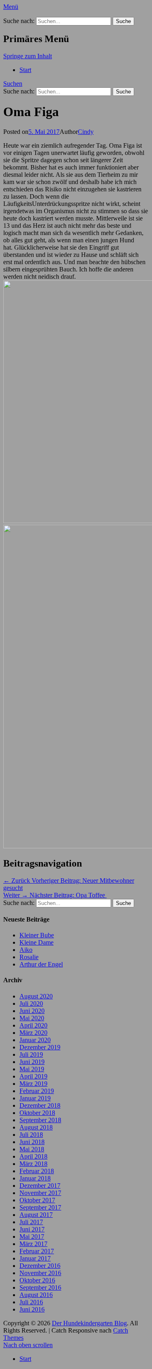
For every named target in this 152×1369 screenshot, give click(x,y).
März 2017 (33, 1243)
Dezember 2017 (39, 1185)
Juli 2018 (31, 1134)
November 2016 (40, 1272)
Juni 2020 (32, 1010)
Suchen (12, 83)
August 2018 (36, 1127)
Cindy (86, 131)
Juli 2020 (31, 1003)
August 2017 (36, 1214)
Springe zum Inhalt (27, 56)
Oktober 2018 (37, 1112)
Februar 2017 (36, 1251)
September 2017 (40, 1207)
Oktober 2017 (37, 1200)
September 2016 (40, 1287)
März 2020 (33, 1032)
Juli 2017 (31, 1222)
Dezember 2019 (39, 1047)
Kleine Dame (36, 942)
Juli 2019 (31, 1054)
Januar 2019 (35, 1098)
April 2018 (33, 1156)
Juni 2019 (32, 1061)
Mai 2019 (31, 1069)
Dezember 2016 (39, 1265)
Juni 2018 (32, 1141)
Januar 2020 (35, 1039)
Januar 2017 (35, 1258)
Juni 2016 (32, 1309)
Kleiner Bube (36, 935)
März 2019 (33, 1083)
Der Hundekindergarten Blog (89, 1323)
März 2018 (33, 1163)
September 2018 (40, 1120)
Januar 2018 (35, 1178)
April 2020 (33, 1025)
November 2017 (40, 1192)
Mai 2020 (31, 1018)
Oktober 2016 (37, 1280)
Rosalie (29, 957)
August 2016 (36, 1294)
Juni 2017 (32, 1229)
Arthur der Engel (41, 964)
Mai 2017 (31, 1236)
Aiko (25, 949)
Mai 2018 (31, 1149)
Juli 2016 (31, 1302)
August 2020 (36, 996)
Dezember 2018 (39, 1105)
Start (25, 69)
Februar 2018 (36, 1171)
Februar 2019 (36, 1090)
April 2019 (33, 1076)
